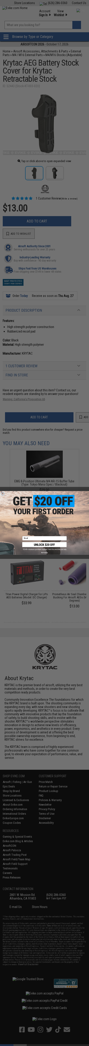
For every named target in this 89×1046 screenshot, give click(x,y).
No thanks (44, 553)
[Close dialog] (2, 493)
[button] (44, 546)
